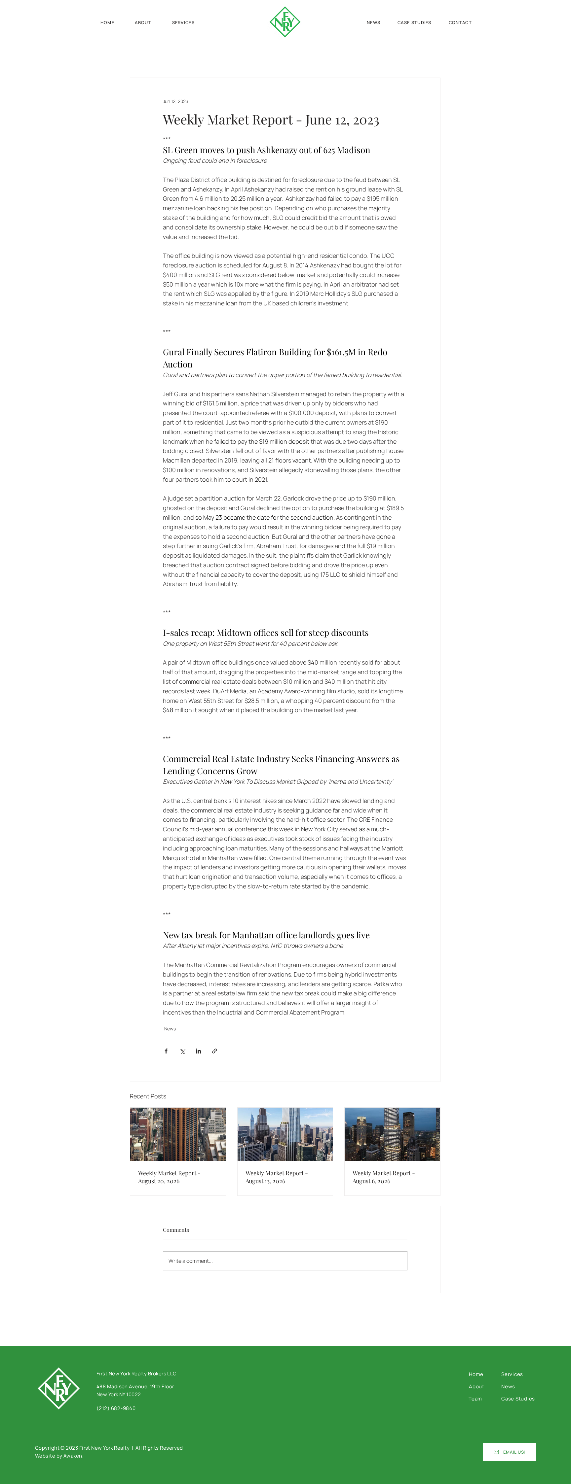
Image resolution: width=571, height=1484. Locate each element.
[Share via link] (214, 1051)
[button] (460, 22)
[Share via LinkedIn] (198, 1051)
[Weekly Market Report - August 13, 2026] (285, 1134)
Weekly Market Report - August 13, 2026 (277, 1177)
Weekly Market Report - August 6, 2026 (384, 1177)
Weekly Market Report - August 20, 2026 (169, 1177)
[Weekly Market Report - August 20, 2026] (178, 1134)
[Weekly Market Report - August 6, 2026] (392, 1134)
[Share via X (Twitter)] (182, 1051)
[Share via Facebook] (166, 1051)
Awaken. (73, 1455)
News (170, 1028)
